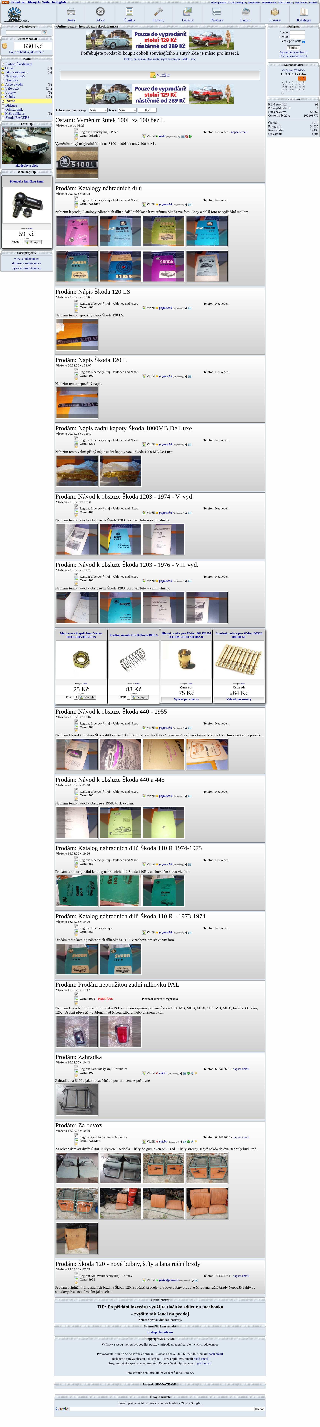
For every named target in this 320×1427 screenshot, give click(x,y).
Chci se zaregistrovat (293, 56)
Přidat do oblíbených (25, 2)
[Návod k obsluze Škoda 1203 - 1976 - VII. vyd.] (77, 607)
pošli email (216, 1354)
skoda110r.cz (254, 2)
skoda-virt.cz (301, 2)
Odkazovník (14, 109)
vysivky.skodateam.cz (26, 268)
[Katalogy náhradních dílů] (77, 230)
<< (284, 70)
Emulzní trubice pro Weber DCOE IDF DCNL (239, 635)
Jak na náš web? (16, 72)
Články (10, 96)
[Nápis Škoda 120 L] (77, 402)
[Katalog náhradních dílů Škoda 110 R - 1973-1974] (77, 958)
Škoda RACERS (17, 118)
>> (303, 70)
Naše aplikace (14, 113)
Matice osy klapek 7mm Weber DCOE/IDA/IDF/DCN (81, 635)
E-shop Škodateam (18, 64)
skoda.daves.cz (286, 2)
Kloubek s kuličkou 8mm (27, 181)
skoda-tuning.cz (238, 2)
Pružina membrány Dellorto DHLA (134, 635)
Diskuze (11, 105)
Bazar (10, 101)
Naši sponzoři (15, 76)
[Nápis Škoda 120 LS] (77, 334)
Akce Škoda (14, 84)
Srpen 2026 (293, 70)
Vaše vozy (12, 88)
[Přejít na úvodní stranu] (15, 13)
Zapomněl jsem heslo (293, 52)
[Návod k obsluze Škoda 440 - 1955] (77, 754)
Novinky (11, 80)
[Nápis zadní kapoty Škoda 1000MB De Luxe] (77, 470)
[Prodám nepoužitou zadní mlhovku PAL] (77, 1031)
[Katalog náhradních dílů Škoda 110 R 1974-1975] (77, 890)
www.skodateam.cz (26, 258)
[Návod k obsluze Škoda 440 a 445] (77, 822)
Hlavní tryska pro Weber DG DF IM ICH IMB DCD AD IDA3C (186, 635)
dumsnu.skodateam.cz (26, 263)
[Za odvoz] (77, 1167)
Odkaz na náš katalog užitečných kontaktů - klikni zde (160, 59)
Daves (30, 228)
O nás (9, 68)
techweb (313, 2)
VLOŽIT (163, 75)
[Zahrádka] (77, 1099)
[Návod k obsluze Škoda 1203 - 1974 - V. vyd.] (77, 539)
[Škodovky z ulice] (26, 145)
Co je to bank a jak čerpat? (26, 52)
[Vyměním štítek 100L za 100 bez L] (77, 162)
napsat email (239, 132)
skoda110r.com (269, 2)
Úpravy (10, 92)
